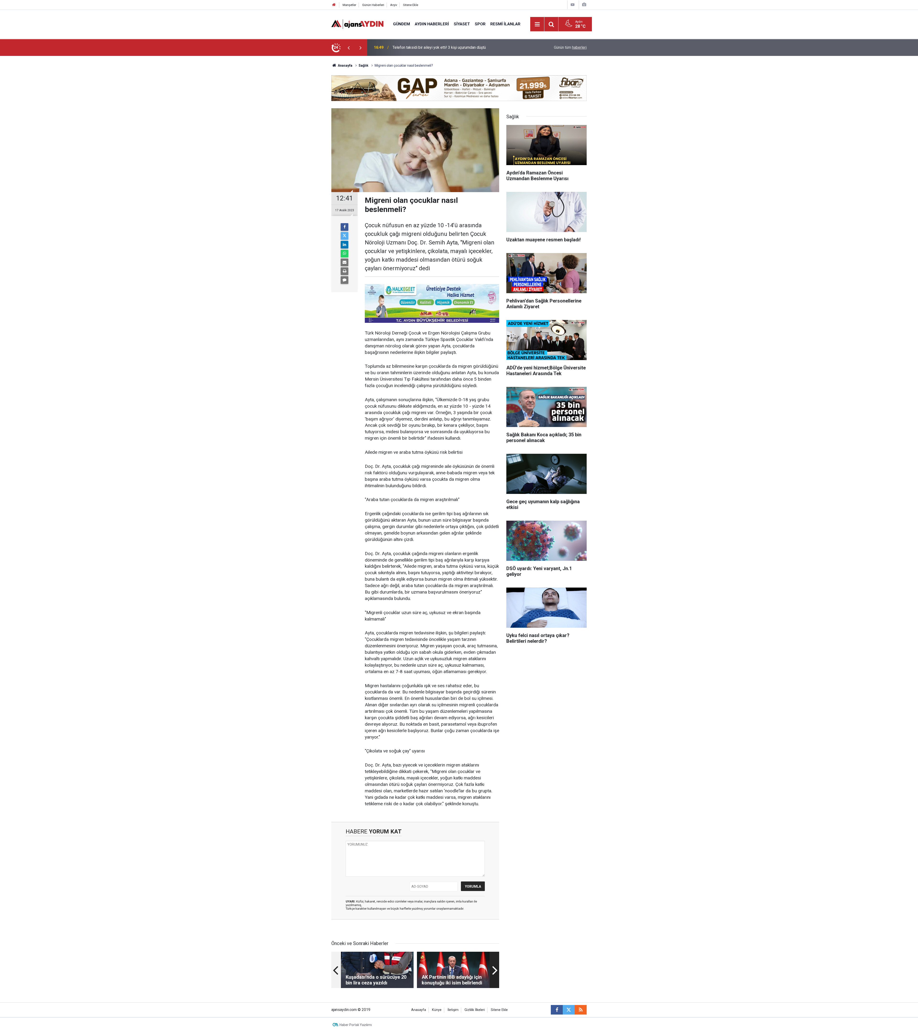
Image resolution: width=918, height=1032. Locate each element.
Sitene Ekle (410, 5)
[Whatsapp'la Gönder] (344, 253)
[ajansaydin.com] (357, 24)
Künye (437, 1010)
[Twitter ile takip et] (569, 1010)
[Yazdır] (344, 271)
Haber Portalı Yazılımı (355, 1025)
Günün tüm (570, 47)
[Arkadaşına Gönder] (344, 262)
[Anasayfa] (334, 5)
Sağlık (363, 65)
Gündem (401, 24)
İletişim (453, 1010)
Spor (480, 24)
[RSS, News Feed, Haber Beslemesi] (581, 1010)
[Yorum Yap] (344, 280)
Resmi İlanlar (505, 24)
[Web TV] (572, 4)
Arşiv (393, 5)
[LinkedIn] (344, 245)
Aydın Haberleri (432, 24)
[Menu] (537, 24)
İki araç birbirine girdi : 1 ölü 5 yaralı (422, 47)
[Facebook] (344, 227)
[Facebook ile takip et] (557, 1010)
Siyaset (462, 24)
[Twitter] (344, 236)
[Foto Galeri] (584, 4)
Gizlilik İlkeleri (474, 1010)
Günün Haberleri (373, 5)
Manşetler (349, 5)
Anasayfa (344, 65)
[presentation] (349, 47)
